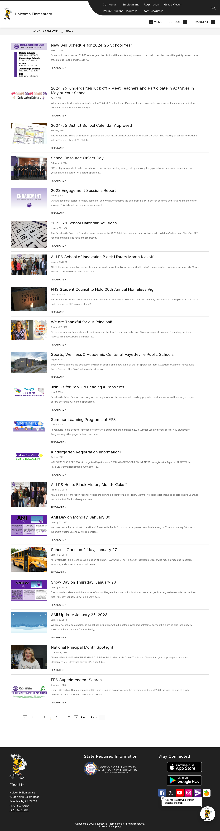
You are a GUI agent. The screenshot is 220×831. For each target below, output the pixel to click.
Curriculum (110, 4)
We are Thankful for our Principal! (81, 322)
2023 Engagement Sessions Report (83, 190)
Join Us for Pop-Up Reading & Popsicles (87, 387)
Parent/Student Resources (120, 11)
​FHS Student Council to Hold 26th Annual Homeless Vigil (103, 289)
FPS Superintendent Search (76, 679)
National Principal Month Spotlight (82, 647)
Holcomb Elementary (46, 31)
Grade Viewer (173, 4)
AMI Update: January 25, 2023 (79, 614)
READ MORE (58, 68)
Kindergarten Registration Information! (86, 452)
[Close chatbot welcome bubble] (163, 798)
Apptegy (117, 826)
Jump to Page (88, 717)
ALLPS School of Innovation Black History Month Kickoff (102, 257)
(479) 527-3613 (19, 810)
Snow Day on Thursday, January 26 (83, 582)
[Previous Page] (25, 717)
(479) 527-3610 (19, 805)
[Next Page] (76, 717)
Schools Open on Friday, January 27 (84, 549)
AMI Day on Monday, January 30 (80, 517)
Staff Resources (153, 11)
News (69, 31)
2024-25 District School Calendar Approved (91, 125)
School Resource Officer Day (77, 158)
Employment (131, 4)
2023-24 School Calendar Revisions (84, 223)
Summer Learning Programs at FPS (83, 419)
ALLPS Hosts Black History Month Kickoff (89, 484)
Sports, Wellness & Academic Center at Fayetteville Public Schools (112, 354)
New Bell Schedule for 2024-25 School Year (91, 45)
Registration (151, 4)
